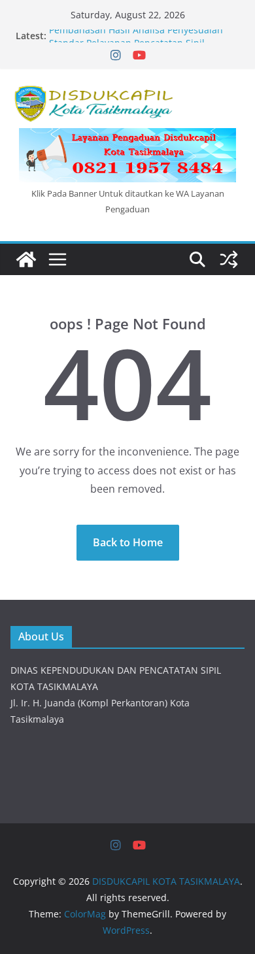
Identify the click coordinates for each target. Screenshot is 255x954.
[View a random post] (229, 259)
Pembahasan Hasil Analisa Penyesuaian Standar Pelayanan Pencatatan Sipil (136, 39)
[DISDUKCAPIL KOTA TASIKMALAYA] (26, 259)
